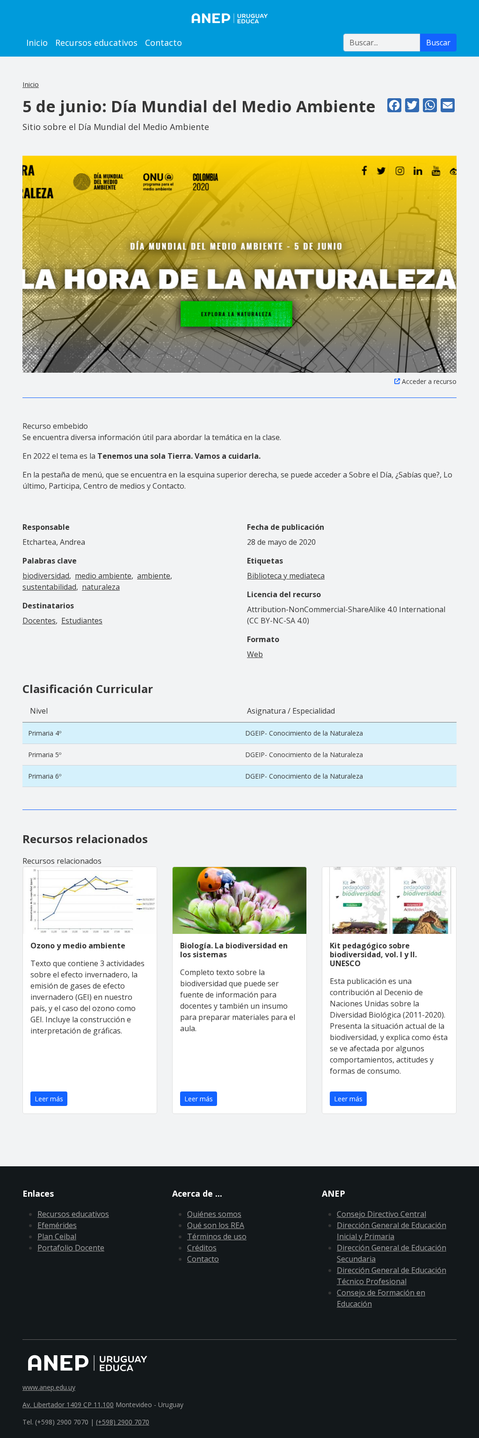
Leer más (49, 1098)
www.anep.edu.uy (48, 1387)
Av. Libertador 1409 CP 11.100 (68, 1404)
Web (255, 654)
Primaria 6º (44, 776)
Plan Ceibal (56, 1236)
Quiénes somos (214, 1214)
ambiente (153, 576)
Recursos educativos (96, 42)
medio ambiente (103, 576)
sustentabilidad (49, 587)
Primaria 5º (44, 754)
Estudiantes (81, 620)
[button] (239, 263)
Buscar (438, 42)
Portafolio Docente (70, 1248)
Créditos (202, 1248)
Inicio (37, 42)
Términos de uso (217, 1236)
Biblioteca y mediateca (286, 576)
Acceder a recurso (429, 381)
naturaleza (101, 587)
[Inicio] (239, 18)
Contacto (163, 42)
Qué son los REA (215, 1225)
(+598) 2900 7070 (122, 1421)
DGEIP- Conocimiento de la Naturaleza (304, 733)
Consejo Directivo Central (381, 1214)
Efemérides (57, 1225)
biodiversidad (45, 576)
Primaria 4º (44, 733)
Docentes (39, 620)
